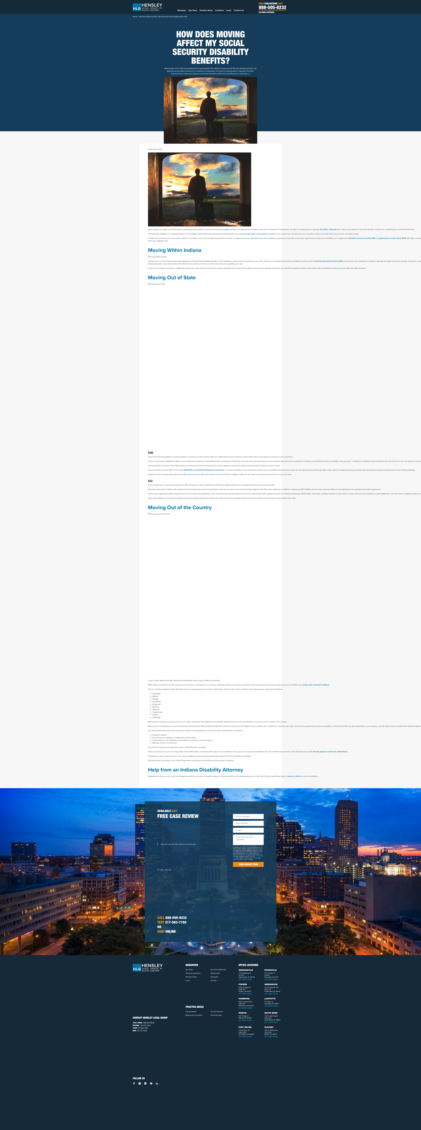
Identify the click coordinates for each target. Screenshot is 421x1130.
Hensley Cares (191, 977)
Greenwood (270, 984)
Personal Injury (216, 1015)
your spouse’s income (266, 234)
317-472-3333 (145, 1025)
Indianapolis (246, 970)
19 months (324, 229)
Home (135, 16)
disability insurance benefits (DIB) (362, 238)
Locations (219, 10)
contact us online (294, 776)
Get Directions (245, 979)
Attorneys (181, 10)
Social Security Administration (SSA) (328, 261)
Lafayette (270, 998)
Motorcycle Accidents (194, 1015)
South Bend (270, 1012)
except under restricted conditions (315, 685)
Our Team (192, 10)
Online (166, 932)
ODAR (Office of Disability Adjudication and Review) (203, 470)
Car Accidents (191, 1011)
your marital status (248, 234)
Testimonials (215, 973)
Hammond (244, 998)
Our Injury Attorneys (218, 969)
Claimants (333, 229)
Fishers (243, 984)
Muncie (243, 1012)
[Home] (147, 7)
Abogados (214, 977)
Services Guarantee (193, 973)
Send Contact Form (248, 865)
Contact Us (239, 10)
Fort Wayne (245, 1027)
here (204, 747)
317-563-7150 (171, 922)
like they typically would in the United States (330, 751)
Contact (213, 980)
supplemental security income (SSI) (392, 238)
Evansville (270, 970)
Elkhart (269, 1027)
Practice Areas (206, 10)
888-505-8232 (272, 8)
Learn (228, 10)
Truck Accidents (216, 1011)
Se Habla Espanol (267, 13)
